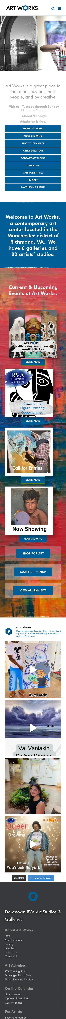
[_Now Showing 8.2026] (29, 487)
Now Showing (13, 994)
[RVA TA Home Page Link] (29, 369)
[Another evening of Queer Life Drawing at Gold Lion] (33, 844)
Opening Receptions (17, 998)
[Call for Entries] (29, 428)
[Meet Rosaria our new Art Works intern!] (33, 786)
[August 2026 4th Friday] (33, 311)
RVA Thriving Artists (16, 971)
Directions (10, 948)
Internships (11, 952)
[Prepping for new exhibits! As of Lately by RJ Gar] (33, 669)
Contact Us (11, 956)
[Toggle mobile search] (53, 8)
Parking (9, 944)
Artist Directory (13, 940)
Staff (7, 935)
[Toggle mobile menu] (59, 8)
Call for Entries (14, 1002)
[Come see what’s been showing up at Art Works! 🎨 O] (33, 728)
